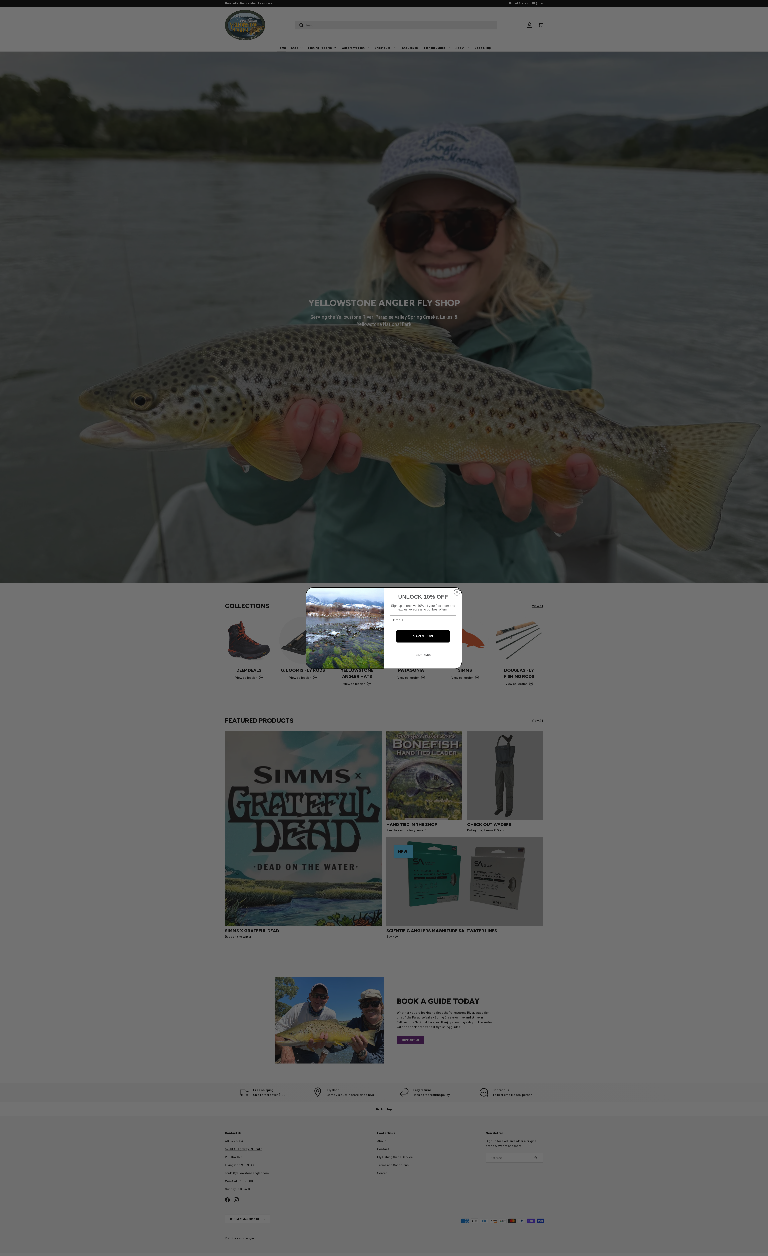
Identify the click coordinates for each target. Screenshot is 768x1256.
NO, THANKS (423, 655)
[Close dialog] (457, 592)
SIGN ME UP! (423, 636)
